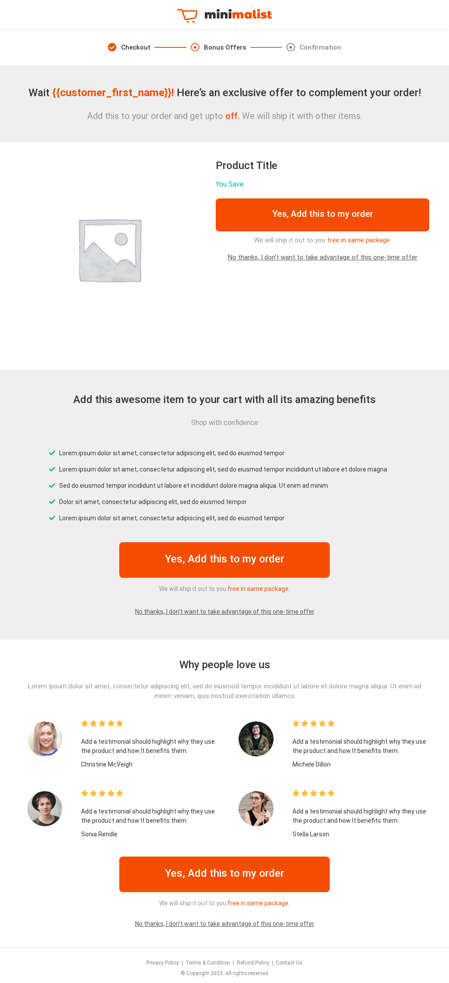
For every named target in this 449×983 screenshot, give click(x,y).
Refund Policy (253, 963)
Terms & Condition (207, 963)
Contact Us (289, 963)
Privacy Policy (162, 963)
